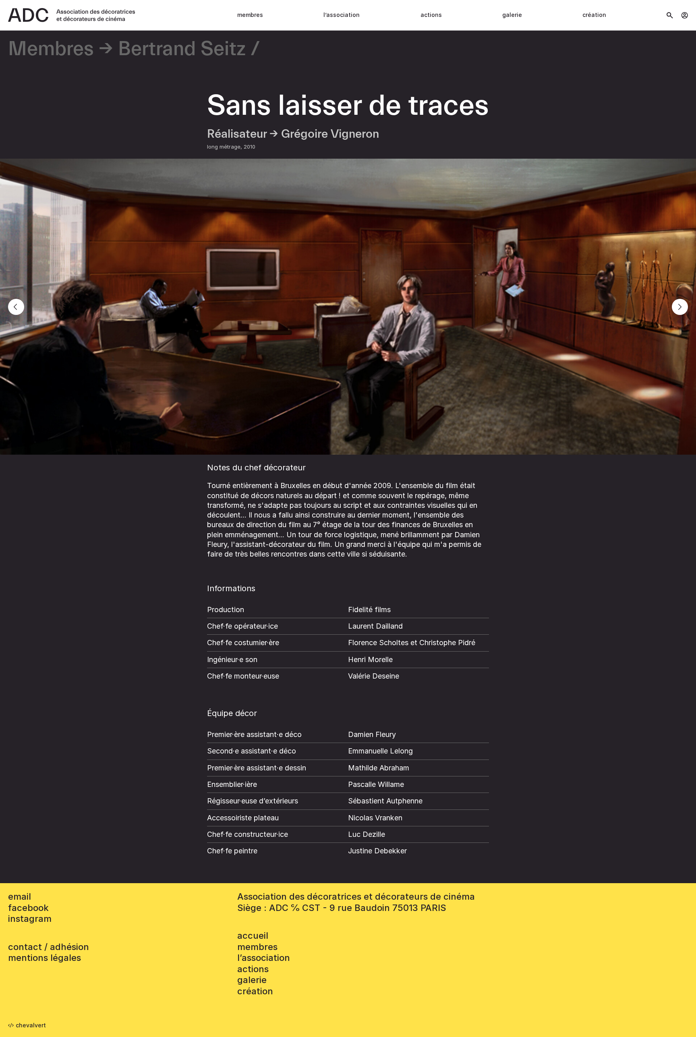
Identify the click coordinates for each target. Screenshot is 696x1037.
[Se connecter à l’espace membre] (684, 15)
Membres (250, 14)
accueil (252, 935)
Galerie (512, 14)
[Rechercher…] (670, 15)
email (19, 896)
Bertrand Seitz (182, 49)
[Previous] (16, 307)
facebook (28, 907)
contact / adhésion (48, 947)
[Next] (680, 307)
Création (594, 14)
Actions (431, 14)
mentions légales (44, 957)
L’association (341, 14)
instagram (30, 918)
